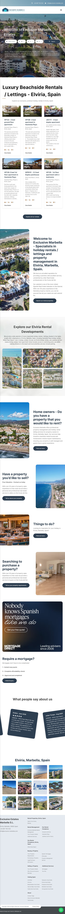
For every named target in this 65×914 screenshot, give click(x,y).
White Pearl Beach (32, 847)
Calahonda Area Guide (33, 889)
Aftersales (44, 856)
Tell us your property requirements (15, 585)
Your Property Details (33, 834)
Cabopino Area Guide (47, 880)
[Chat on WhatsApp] (61, 910)
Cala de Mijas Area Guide (34, 886)
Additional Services (32, 836)
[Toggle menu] (61, 10)
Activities (30, 880)
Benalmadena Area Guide (33, 884)
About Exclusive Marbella (34, 898)
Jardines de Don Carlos (47, 836)
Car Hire (44, 871)
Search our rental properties (44, 300)
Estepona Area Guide (47, 884)
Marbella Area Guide (47, 886)
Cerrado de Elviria (46, 832)
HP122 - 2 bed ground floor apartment (9, 122)
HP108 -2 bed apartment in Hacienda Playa (31, 122)
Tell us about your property (13, 498)
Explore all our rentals (32, 217)
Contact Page (31, 895)
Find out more (40, 448)
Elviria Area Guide (46, 882)
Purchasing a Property (33, 858)
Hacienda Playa (45, 834)
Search (53, 41)
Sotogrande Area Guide (47, 889)
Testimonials (31, 900)
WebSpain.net (18, 911)
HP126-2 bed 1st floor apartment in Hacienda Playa (11, 174)
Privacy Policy (35, 906)
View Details (7, 153)
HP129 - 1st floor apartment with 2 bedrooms (52, 174)
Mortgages (44, 869)
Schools (29, 882)
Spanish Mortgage (46, 853)
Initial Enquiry (9, 680)
